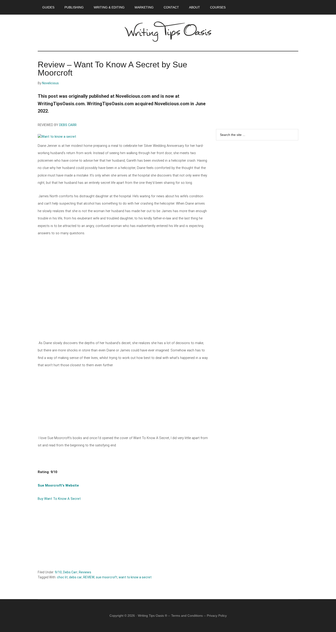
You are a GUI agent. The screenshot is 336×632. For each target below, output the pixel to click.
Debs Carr (70, 572)
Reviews (85, 572)
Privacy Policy (217, 615)
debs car (75, 577)
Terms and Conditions (187, 615)
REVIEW (88, 577)
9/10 (58, 572)
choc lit (62, 577)
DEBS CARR (68, 125)
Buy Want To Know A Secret (59, 499)
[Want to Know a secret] (57, 137)
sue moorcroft (106, 577)
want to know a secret (135, 577)
